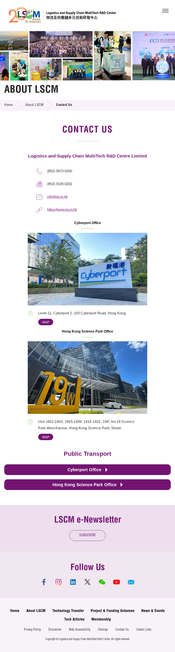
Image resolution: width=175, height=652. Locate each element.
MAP (45, 322)
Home (8, 105)
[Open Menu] (165, 10)
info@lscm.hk (57, 197)
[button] (131, 582)
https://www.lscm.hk (62, 209)
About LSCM (34, 105)
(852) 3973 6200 (59, 171)
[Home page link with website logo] (62, 15)
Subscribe (87, 535)
